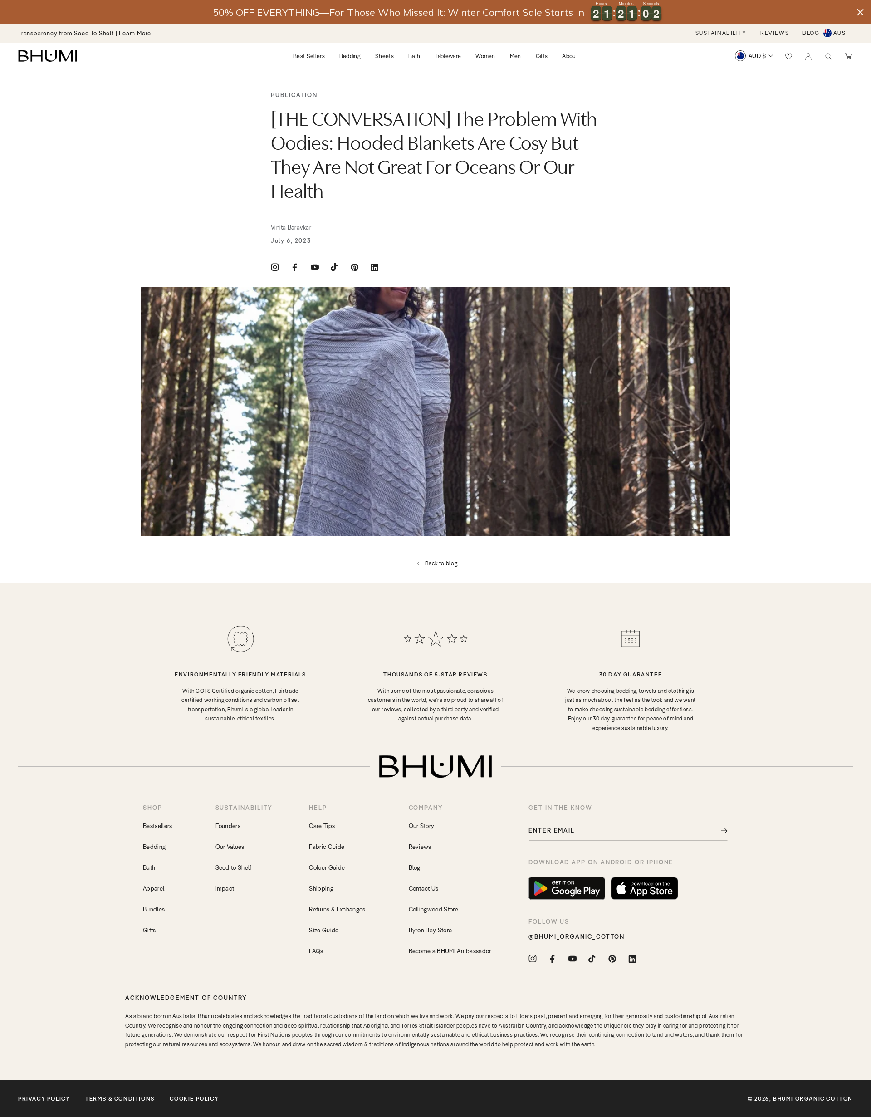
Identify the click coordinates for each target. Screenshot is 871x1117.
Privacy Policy (44, 1098)
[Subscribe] (718, 830)
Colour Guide (327, 867)
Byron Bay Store (430, 930)
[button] (828, 56)
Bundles (154, 909)
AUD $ (757, 55)
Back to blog (441, 563)
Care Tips (322, 825)
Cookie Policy (194, 1098)
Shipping (321, 888)
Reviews (420, 846)
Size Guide (323, 930)
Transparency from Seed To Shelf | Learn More (84, 33)
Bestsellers (157, 825)
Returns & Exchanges (337, 909)
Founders (228, 825)
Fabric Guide (326, 846)
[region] (435, 12)
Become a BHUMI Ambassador (450, 951)
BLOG (810, 32)
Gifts (149, 930)
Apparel (153, 888)
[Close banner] (860, 12)
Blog (415, 867)
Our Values (230, 846)
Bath (149, 867)
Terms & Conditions (120, 1098)
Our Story (422, 825)
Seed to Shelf (233, 867)
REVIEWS (774, 32)
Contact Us (424, 888)
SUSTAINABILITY (721, 32)
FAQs (316, 951)
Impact (225, 888)
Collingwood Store (433, 909)
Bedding (154, 846)
